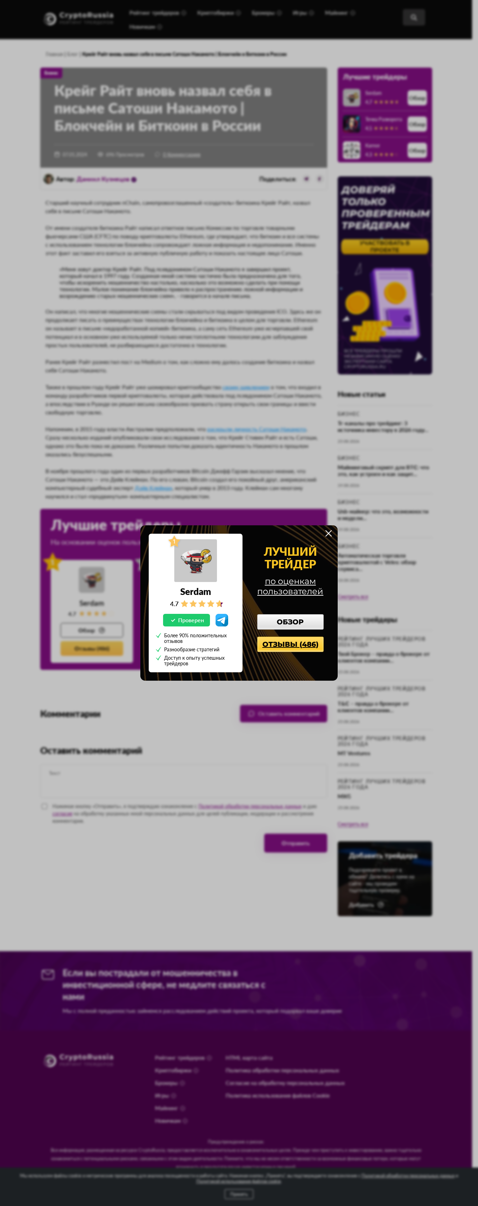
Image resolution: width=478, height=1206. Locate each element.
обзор (290, 622)
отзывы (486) (290, 644)
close (328, 533)
